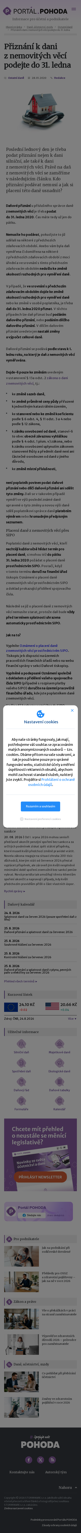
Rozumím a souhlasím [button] (40, 806)
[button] (40, 819)
